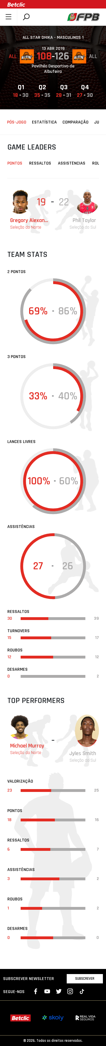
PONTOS (14, 163)
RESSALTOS (40, 163)
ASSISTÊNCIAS (71, 163)
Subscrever (84, 978)
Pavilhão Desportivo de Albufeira (53, 68)
